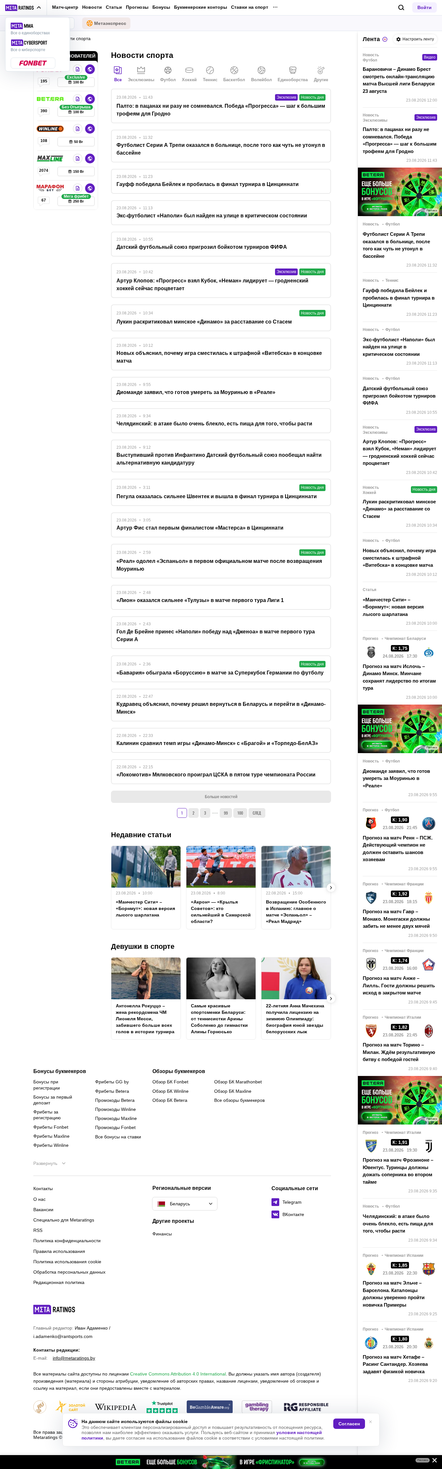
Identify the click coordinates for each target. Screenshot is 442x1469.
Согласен (349, 1423)
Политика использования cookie (67, 1261)
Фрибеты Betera (112, 1091)
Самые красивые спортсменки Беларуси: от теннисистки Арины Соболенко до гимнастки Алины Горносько (219, 1018)
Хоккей (189, 79)
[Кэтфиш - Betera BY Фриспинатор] (221, 1462)
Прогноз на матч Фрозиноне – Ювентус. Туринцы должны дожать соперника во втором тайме (398, 1171)
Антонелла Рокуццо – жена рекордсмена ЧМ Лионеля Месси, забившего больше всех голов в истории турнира (145, 1018)
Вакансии (43, 1209)
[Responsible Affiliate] (306, 1407)
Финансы (162, 1233)
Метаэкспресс (110, 23)
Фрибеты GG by (112, 1081)
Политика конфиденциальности (67, 1240)
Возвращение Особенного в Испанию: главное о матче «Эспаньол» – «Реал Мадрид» (296, 911)
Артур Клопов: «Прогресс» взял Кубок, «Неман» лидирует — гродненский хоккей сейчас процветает (399, 452)
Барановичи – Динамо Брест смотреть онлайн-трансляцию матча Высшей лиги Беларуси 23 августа (399, 80)
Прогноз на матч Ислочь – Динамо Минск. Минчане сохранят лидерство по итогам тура (399, 677)
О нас (39, 1199)
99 (226, 813)
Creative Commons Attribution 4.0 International (178, 1373)
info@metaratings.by (74, 1358)
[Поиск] (401, 8)
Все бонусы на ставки (118, 1136)
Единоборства (293, 79)
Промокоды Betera (115, 1100)
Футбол (168, 79)
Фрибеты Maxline (51, 1136)
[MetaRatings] (54, 1309)
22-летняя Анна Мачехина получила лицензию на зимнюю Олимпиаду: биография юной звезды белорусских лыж (295, 1018)
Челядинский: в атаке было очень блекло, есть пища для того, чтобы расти (398, 1223)
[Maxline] (51, 158)
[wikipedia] (116, 1407)
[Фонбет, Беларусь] (78, 69)
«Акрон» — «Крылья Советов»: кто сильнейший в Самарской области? (221, 911)
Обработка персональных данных (69, 1272)
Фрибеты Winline (51, 1145)
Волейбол (261, 79)
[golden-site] (70, 1407)
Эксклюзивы (141, 79)
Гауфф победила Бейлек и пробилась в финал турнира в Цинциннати (399, 298)
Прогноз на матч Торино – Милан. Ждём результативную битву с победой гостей (399, 1052)
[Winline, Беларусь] (51, 129)
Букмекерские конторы (200, 7)
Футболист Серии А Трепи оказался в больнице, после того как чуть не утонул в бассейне (396, 245)
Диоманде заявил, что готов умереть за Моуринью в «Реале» (396, 778)
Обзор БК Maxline (232, 1091)
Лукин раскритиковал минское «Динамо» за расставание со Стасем (399, 509)
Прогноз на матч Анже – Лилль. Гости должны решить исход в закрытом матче (399, 985)
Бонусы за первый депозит (52, 1099)
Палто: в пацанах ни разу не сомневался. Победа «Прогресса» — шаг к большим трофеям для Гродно (399, 140)
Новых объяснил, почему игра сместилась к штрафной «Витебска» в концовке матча (399, 558)
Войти (424, 7)
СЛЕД (257, 813)
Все (118, 79)
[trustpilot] (162, 1407)
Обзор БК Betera (169, 1100)
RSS (37, 1230)
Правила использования (59, 1251)
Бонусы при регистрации (46, 1084)
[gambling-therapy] (257, 1407)
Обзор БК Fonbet (170, 1081)
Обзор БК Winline (170, 1091)
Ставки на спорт (249, 7)
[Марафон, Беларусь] (51, 188)
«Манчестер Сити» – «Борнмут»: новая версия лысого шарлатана (145, 908)
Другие (321, 79)
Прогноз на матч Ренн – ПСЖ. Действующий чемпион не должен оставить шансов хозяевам (398, 848)
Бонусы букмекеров (59, 1071)
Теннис (210, 79)
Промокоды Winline (115, 1109)
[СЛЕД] (331, 887)
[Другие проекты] (23, 8)
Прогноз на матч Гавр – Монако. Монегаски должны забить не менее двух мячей (396, 919)
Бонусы (161, 7)
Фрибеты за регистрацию (47, 1114)
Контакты (43, 1188)
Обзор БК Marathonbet (238, 1081)
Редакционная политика (58, 1282)
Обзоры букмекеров (178, 1071)
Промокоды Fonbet (115, 1127)
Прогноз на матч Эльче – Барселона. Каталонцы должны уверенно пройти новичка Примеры (394, 1294)
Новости (92, 7)
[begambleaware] (210, 1407)
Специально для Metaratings (63, 1219)
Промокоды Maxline (116, 1118)
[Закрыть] (432, 1461)
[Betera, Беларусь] (51, 99)
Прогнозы (137, 7)
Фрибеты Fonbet (50, 1127)
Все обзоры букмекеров (239, 1100)
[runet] (39, 1407)
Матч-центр (65, 7)
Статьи (114, 7)
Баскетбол (234, 79)
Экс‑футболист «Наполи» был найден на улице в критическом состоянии (399, 347)
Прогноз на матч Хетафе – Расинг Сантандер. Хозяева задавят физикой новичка (395, 1364)
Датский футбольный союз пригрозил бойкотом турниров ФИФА (399, 396)
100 (240, 813)
